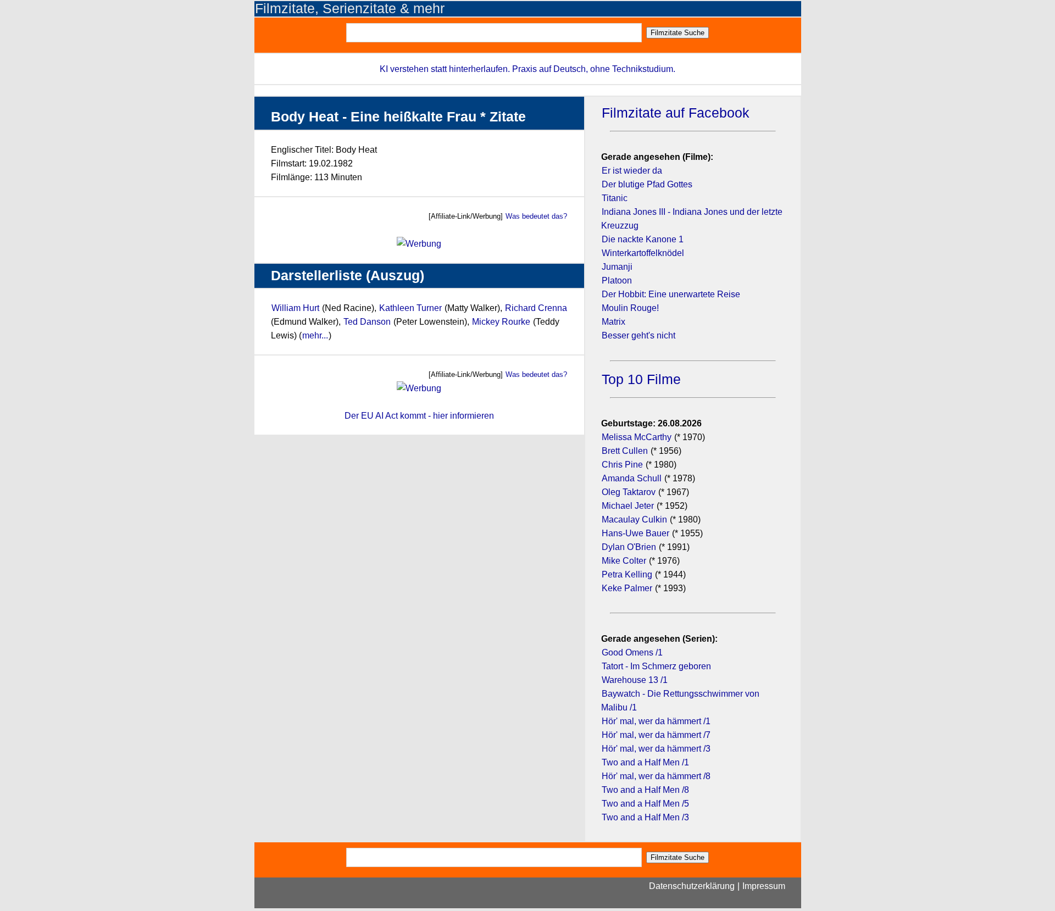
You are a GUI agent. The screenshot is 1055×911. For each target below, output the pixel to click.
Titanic (615, 198)
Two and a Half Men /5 (645, 803)
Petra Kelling (627, 574)
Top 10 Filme (641, 379)
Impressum (763, 886)
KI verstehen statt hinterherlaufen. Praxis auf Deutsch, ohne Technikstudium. (527, 69)
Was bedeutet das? (536, 216)
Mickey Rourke (501, 321)
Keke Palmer (627, 588)
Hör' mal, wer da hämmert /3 (656, 748)
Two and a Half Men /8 (645, 790)
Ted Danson (367, 321)
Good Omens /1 (632, 652)
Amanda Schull (632, 478)
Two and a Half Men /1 (645, 762)
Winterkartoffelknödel (643, 253)
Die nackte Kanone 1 (643, 239)
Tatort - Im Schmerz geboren (656, 666)
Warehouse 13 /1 (635, 680)
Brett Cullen (625, 451)
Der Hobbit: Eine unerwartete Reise (671, 294)
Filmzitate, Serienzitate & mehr (350, 8)
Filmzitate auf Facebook (675, 112)
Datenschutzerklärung (692, 886)
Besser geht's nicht (638, 335)
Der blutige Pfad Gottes (647, 184)
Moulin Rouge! (630, 308)
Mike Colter (624, 560)
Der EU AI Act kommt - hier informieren (419, 415)
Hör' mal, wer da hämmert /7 (656, 735)
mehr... (315, 335)
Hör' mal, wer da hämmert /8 (656, 776)
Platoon (617, 280)
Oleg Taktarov (629, 492)
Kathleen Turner (410, 308)
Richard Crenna (536, 308)
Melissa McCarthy (636, 437)
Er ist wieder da (632, 170)
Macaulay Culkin (634, 519)
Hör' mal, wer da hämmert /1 (656, 721)
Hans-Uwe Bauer (635, 533)
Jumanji (617, 266)
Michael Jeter (628, 505)
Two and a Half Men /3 (645, 817)
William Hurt (295, 308)
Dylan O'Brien (629, 547)
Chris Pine (622, 464)
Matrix (613, 321)
